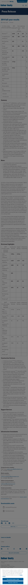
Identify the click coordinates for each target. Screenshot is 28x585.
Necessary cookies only (13, 582)
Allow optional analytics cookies (13, 579)
